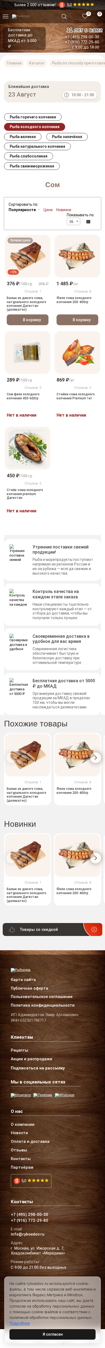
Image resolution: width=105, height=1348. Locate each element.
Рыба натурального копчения (37, 146)
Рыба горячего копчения (33, 117)
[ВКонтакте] (21, 1095)
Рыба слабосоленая (28, 156)
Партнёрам (22, 1167)
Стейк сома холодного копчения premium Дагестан (25, 494)
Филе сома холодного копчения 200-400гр (74, 300)
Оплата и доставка (30, 1142)
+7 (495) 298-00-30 (82, 37)
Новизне (63, 210)
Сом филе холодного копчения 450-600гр (23, 396)
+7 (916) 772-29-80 (82, 42)
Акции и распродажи (31, 1059)
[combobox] (73, 221)
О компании (22, 1125)
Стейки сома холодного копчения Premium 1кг (76, 396)
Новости (19, 1133)
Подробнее (19, 1323)
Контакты (21, 1159)
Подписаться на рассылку (38, 1068)
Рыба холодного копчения (35, 127)
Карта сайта (23, 980)
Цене (48, 210)
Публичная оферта (29, 988)
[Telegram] (42, 1095)
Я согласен (53, 1334)
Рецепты (19, 1050)
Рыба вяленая (23, 137)
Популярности (22, 210)
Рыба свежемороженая (32, 166)
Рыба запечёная (67, 137)
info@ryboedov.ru (27, 1234)
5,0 (23, 1180)
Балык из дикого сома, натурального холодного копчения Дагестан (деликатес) (26, 303)
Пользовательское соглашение (41, 997)
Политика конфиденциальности (43, 1005)
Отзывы (19, 1150)
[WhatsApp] (64, 1095)
